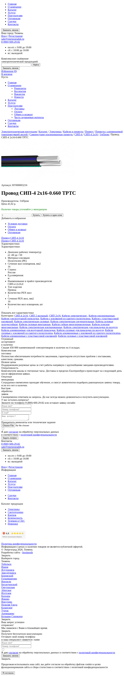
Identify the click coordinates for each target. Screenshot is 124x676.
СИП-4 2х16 (91, 134)
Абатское (6, 590)
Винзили (6, 581)
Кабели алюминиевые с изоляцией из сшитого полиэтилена (87, 333)
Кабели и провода (73, 131)
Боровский (7, 575)
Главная (12, 4)
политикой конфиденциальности (39, 434)
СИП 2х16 (55, 315)
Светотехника (15, 512)
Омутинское (8, 587)
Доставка (19, 108)
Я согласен (8, 673)
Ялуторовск (7, 570)
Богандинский (9, 584)
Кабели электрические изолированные (40, 327)
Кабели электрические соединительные (72, 321)
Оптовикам (14, 18)
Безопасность (15, 518)
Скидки (12, 21)
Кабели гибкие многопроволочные (71, 324)
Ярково (5, 599)
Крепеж (12, 515)
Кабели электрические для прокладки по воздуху (90, 327)
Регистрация (15, 36)
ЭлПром (104, 134)
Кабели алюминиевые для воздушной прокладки (28, 330)
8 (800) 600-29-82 (10, 41)
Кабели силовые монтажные (35, 324)
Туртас (5, 610)
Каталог (12, 9)
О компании (14, 6)
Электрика (55, 131)
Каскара (5, 596)
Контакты (13, 24)
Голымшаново (9, 578)
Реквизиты (20, 88)
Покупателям (15, 15)
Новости (19, 97)
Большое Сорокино (12, 616)
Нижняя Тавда (9, 604)
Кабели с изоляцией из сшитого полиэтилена (65, 318)
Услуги (12, 12)
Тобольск (6, 564)
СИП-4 (78, 134)
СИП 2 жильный (38, 315)
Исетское (6, 593)
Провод (89, 131)
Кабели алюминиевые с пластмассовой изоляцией (29, 336)
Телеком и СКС (16, 521)
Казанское (6, 607)
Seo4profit (27, 552)
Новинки (13, 523)
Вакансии (19, 94)
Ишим (4, 567)
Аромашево (7, 613)
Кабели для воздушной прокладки (20, 318)
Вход (4, 36)
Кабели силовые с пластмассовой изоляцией (82, 336)
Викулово (6, 601)
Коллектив (20, 91)
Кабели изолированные (102, 315)
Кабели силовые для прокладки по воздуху (80, 330)
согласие (13, 431)
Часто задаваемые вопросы (29, 117)
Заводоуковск (8, 572)
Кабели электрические (74, 315)
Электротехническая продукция (19, 131)
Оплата (18, 111)
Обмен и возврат (23, 114)
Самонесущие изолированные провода (51, 134)
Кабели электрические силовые (31, 321)
